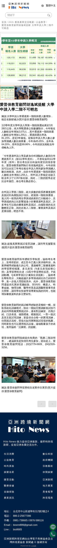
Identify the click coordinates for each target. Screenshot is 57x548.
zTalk (33, 546)
